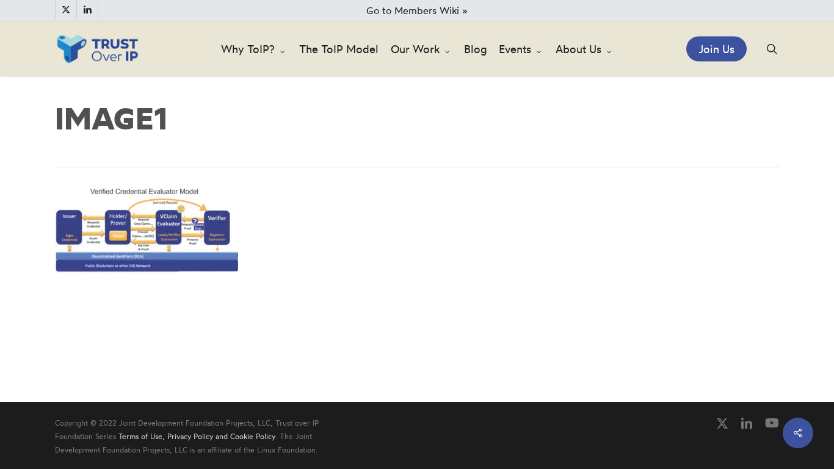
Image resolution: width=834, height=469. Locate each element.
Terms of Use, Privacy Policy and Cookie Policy (196, 436)
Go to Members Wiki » (417, 10)
